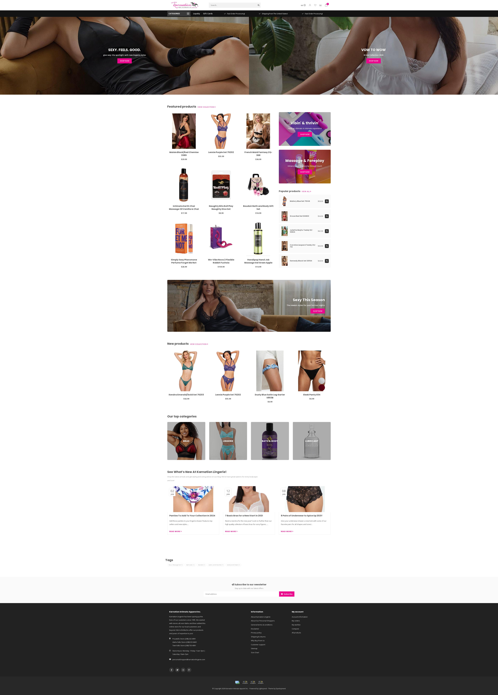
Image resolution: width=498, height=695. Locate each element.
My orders (296, 621)
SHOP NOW (124, 61)
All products (296, 632)
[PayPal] (253, 682)
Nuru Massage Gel (176, 565)
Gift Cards (208, 13)
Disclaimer (255, 629)
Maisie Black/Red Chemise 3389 (184, 154)
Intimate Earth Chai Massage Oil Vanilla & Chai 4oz (184, 209)
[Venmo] (260, 682)
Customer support (258, 644)
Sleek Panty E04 (311, 394)
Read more (175, 531)
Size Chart (255, 652)
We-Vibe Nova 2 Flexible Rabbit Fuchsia (221, 261)
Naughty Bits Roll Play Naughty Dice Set (221, 208)
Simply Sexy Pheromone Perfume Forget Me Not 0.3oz (184, 262)
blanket (201, 565)
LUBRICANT (297, 423)
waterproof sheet (233, 565)
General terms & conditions (261, 625)
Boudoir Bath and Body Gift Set (258, 208)
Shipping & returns (258, 636)
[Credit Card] (237, 682)
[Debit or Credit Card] (245, 682)
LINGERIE (212, 423)
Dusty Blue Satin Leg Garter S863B (270, 396)
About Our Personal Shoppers (263, 621)
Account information (300, 617)
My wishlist (296, 625)
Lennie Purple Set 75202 (221, 152)
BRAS (169, 423)
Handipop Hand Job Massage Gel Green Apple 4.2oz (258, 262)
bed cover (190, 565)
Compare (295, 629)
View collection (206, 107)
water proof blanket (216, 565)
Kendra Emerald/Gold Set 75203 (186, 394)
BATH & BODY (256, 423)
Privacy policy (256, 632)
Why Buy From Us (258, 640)
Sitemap (254, 648)
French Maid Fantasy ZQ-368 (258, 154)
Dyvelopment (281, 688)
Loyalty (196, 13)
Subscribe (287, 594)
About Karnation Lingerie (260, 617)
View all (306, 191)
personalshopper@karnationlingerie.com (188, 659)
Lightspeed (263, 688)
